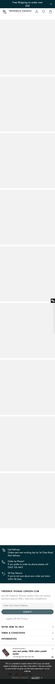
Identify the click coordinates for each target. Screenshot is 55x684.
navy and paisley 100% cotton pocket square (30, 652)
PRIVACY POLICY (20, 677)
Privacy (24, 618)
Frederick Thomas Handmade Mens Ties (20, 11)
